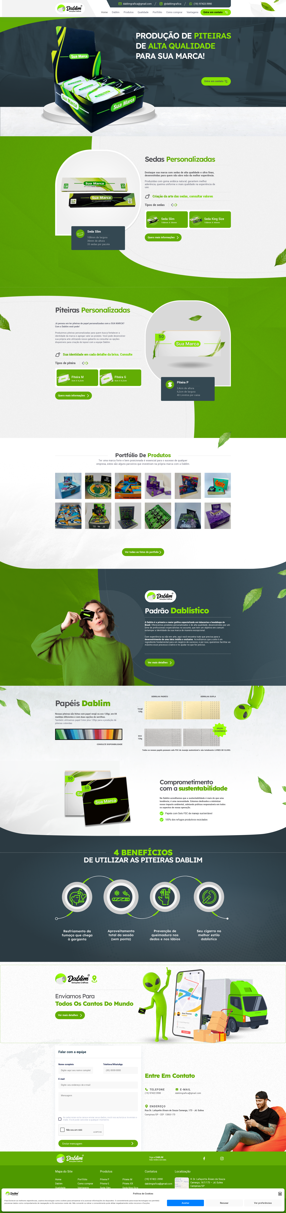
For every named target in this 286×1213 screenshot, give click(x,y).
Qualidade (143, 12)
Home (104, 12)
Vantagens (192, 12)
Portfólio (157, 12)
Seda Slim (105, 1187)
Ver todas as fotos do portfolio (142, 552)
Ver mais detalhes (158, 662)
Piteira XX (127, 1183)
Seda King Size (130, 1187)
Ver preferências (263, 1203)
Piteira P (104, 1179)
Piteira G (104, 1183)
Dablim (115, 12)
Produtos (128, 12)
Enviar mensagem (72, 1143)
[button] (280, 1193)
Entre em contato (213, 12)
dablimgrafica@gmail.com (188, 1093)
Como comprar (174, 12)
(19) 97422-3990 (153, 1093)
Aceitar (185, 1203)
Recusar (224, 1203)
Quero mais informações (161, 237)
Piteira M (127, 1179)
